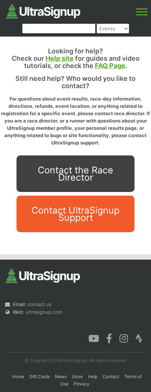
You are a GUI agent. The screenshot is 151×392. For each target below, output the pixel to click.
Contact (111, 376)
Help (92, 376)
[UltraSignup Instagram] (124, 338)
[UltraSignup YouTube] (93, 338)
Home (18, 376)
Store (77, 376)
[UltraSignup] (43, 10)
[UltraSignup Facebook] (109, 338)
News (61, 376)
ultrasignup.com (44, 312)
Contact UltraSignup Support (75, 214)
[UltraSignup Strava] (139, 338)
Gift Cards (39, 376)
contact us (39, 304)
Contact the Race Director (75, 174)
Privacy (81, 384)
